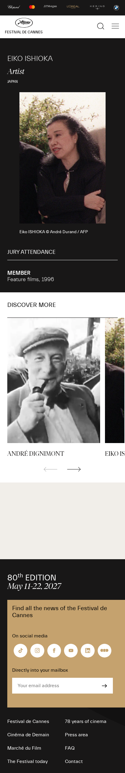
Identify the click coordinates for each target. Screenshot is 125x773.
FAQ (70, 748)
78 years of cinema (85, 721)
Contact (74, 761)
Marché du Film (24, 748)
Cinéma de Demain (28, 735)
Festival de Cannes (28, 721)
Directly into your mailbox (40, 670)
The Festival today (27, 761)
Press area (76, 735)
